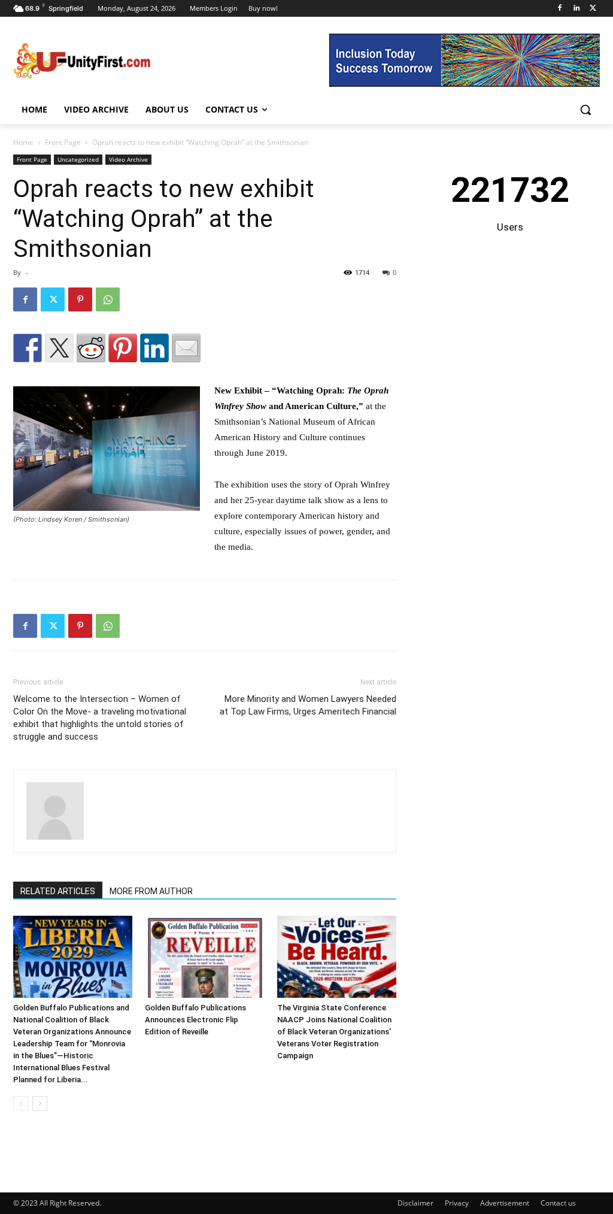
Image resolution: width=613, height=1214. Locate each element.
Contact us (558, 1203)
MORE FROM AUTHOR (151, 891)
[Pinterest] (80, 299)
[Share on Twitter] (59, 348)
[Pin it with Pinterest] (122, 348)
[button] (585, 109)
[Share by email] (186, 348)
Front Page (63, 142)
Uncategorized (78, 159)
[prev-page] (20, 1103)
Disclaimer (415, 1203)
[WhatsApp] (108, 299)
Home (23, 142)
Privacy (457, 1203)
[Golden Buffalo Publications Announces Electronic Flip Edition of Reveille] (204, 957)
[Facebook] (560, 9)
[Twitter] (593, 9)
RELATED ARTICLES (57, 891)
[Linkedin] (576, 9)
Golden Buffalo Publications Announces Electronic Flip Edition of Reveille (195, 1019)
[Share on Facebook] (27, 348)
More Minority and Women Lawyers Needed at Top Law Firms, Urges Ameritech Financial (308, 705)
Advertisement (504, 1203)
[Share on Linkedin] (154, 348)
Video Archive (128, 159)
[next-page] (39, 1103)
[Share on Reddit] (91, 348)
